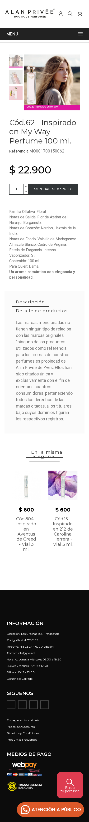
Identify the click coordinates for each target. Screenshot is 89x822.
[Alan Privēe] (30, 14)
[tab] (30, 302)
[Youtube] (33, 704)
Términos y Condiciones (23, 733)
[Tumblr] (44, 704)
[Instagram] (22, 704)
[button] (50, 809)
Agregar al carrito (53, 189)
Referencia (19, 151)
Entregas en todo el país (23, 720)
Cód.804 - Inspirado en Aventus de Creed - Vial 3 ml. (26, 534)
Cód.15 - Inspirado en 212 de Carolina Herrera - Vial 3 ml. (63, 531)
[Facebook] (11, 704)
